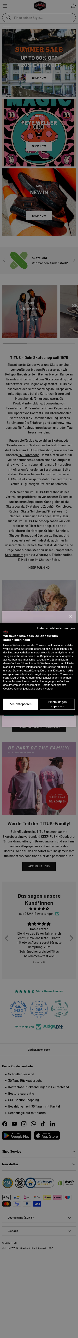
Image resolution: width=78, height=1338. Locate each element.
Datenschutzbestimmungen (56, 628)
